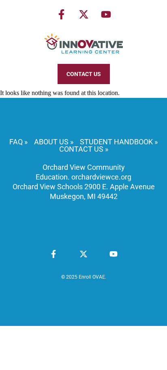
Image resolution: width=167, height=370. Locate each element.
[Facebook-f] (61, 14)
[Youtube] (106, 14)
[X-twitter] (83, 14)
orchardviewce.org (101, 177)
